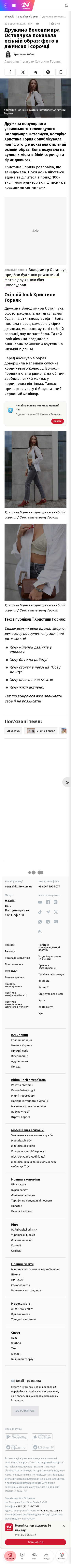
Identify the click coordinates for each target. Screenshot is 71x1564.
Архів (41, 1000)
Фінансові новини (23, 1195)
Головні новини (21, 1040)
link (39, 902)
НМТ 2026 (17, 1280)
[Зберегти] (61, 72)
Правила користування (13, 985)
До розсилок (25, 1411)
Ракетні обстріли (22, 1085)
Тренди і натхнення (23, 1319)
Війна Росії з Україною (28, 1080)
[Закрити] (64, 1526)
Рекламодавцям (14, 977)
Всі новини (19, 1035)
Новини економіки (25, 1179)
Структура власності (50, 994)
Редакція (10, 951)
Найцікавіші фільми (24, 1229)
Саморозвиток (20, 1285)
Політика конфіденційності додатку (49, 947)
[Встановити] (35, 1534)
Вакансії (43, 987)
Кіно (14, 1224)
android (16, 1436)
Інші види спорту (22, 1359)
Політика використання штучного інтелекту (17, 1004)
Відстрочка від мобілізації (28, 1156)
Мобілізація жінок (23, 1146)
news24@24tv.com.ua (18, 886)
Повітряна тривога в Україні (29, 1101)
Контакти (44, 981)
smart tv (16, 1447)
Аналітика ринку (22, 1309)
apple (43, 1436)
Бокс (14, 1337)
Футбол (16, 1343)
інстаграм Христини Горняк (40, 62)
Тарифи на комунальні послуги (31, 1200)
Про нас (10, 945)
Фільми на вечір (21, 1240)
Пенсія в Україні (21, 1211)
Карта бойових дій (23, 1090)
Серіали (16, 1251)
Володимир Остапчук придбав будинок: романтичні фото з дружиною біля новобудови (35, 277)
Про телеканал (14, 964)
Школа (15, 1274)
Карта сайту (45, 1007)
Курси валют (19, 1190)
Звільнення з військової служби (32, 1135)
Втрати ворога (20, 1117)
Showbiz (10, 16)
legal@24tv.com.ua (51, 1510)
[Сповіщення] (66, 5)
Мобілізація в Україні (27, 1130)
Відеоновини (19, 1056)
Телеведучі (11, 971)
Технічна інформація (51, 974)
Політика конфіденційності (15, 994)
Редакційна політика (17, 958)
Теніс (14, 1348)
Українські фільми (23, 1235)
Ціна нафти (18, 1184)
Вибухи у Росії (20, 1111)
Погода (16, 1066)
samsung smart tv (43, 1447)
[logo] (25, 5)
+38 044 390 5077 (49, 886)
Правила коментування (47, 966)
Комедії (16, 1245)
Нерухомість (21, 1304)
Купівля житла (20, 1314)
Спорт (15, 1332)
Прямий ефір (19, 1050)
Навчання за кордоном (26, 1290)
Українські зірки (28, 16)
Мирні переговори (23, 1095)
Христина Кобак (24, 54)
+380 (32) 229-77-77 (27, 1506)
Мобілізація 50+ (21, 1140)
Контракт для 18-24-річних (28, 1151)
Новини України (21, 1045)
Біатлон (16, 1353)
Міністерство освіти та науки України (35, 1269)
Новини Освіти (22, 1264)
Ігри (40, 1013)
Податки (16, 1206)
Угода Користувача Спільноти (49, 957)
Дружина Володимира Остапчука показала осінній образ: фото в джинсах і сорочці (54, 16)
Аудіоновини (19, 1061)
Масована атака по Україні (28, 1106)
